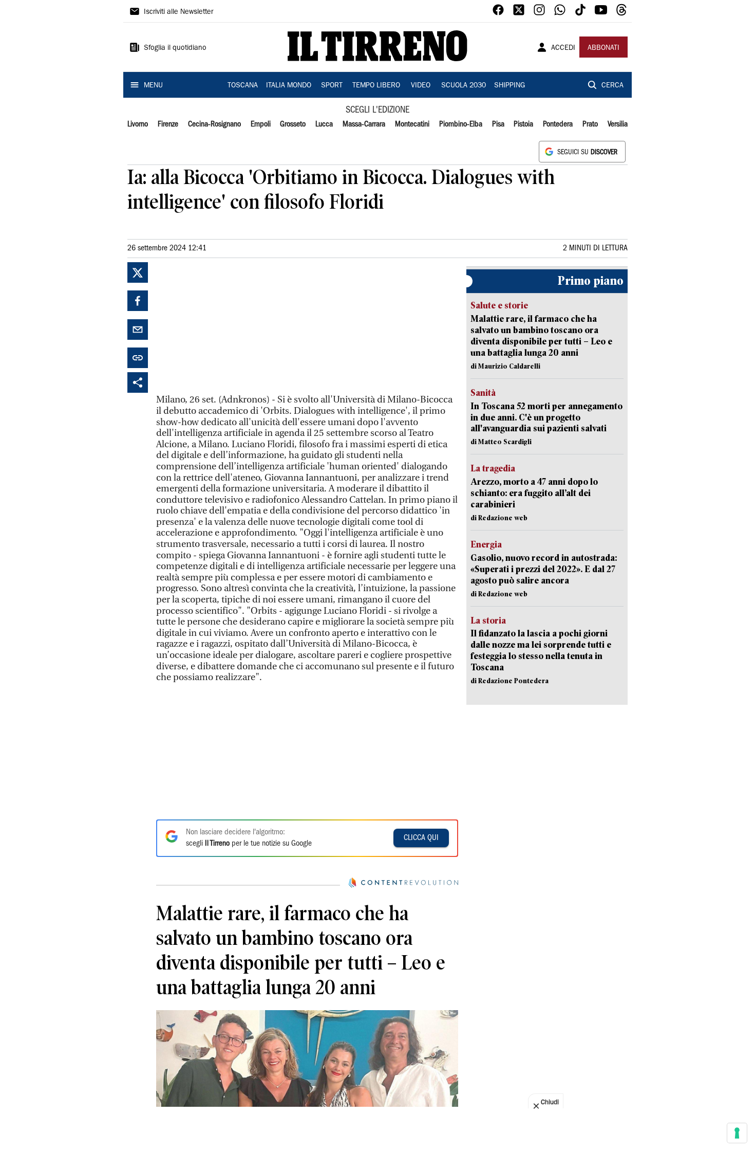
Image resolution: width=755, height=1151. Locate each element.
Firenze (168, 124)
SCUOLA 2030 (463, 85)
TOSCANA (243, 85)
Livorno (137, 124)
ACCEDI (563, 48)
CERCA (612, 85)
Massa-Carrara (364, 124)
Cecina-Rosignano (214, 124)
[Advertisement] (233, 326)
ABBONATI (603, 48)
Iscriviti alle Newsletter (178, 12)
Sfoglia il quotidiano (175, 48)
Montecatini (412, 124)
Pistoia (523, 124)
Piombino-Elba (460, 124)
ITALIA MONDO (288, 85)
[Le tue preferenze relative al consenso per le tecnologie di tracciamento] (737, 1133)
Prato (590, 124)
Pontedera (558, 124)
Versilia (618, 124)
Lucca (324, 124)
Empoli (261, 124)
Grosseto (293, 124)
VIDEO (420, 85)
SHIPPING (509, 85)
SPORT (332, 85)
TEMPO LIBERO (376, 85)
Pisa (498, 124)
